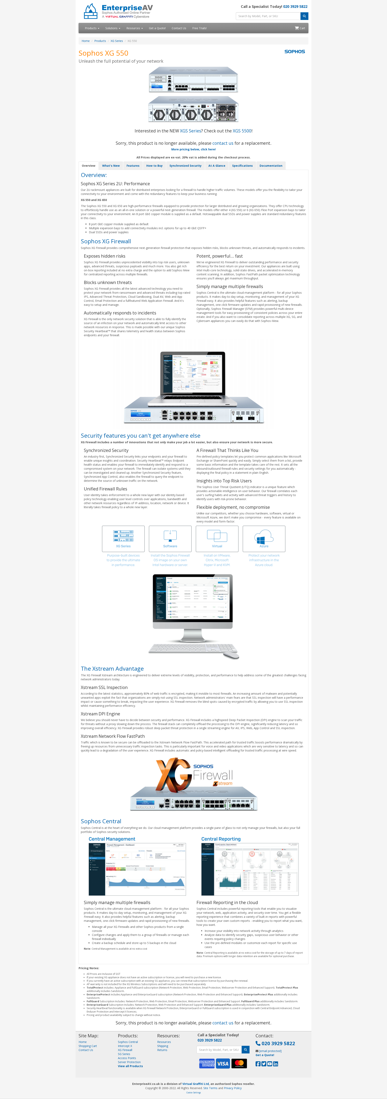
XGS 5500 (242, 131)
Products (91, 28)
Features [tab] (133, 166)
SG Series (124, 1054)
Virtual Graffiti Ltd (195, 1084)
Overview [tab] (88, 166)
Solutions (111, 28)
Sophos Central (128, 1042)
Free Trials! (199, 28)
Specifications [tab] (242, 166)
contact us (222, 143)
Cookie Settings (193, 1092)
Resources (133, 28)
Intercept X (125, 1046)
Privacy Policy (233, 1088)
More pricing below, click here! (193, 149)
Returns (162, 1050)
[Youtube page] (269, 1065)
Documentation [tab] (271, 166)
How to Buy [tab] (154, 166)
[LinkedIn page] (275, 1065)
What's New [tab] (111, 166)
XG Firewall (125, 1050)
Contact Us (179, 28)
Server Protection (129, 1062)
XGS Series (190, 131)
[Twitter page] (263, 1065)
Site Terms (210, 1088)
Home (86, 41)
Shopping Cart (88, 1046)
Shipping (162, 1046)
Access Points (127, 1058)
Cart (302, 28)
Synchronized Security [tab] (186, 166)
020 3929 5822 (295, 6)
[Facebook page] (258, 1065)
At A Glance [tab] (216, 166)
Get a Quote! (157, 28)
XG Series (117, 41)
